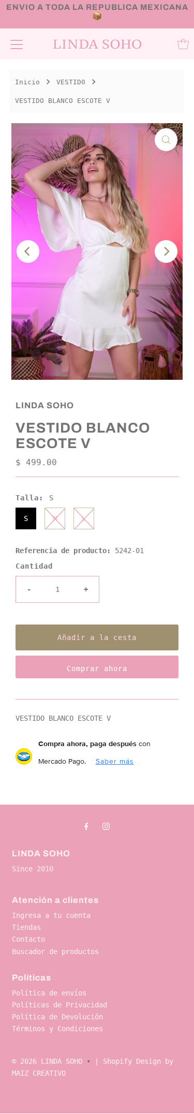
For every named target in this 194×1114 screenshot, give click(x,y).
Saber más (115, 761)
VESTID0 (70, 82)
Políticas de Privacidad (59, 1005)
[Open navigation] (17, 44)
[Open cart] (183, 44)
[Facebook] (86, 826)
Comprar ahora (97, 668)
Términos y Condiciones (57, 1028)
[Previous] (28, 251)
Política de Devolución (57, 1017)
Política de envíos (49, 993)
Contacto (28, 939)
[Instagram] (106, 826)
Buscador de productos (55, 951)
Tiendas (26, 927)
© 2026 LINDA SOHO (47, 1061)
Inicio (27, 82)
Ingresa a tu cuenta (51, 915)
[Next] (166, 251)
